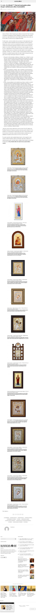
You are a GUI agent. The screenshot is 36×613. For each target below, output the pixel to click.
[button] (15, 539)
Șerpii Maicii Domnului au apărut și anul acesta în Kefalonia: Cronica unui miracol (23, 565)
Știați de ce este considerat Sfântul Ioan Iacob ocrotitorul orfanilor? (27, 551)
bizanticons (12, 527)
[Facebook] (13, 514)
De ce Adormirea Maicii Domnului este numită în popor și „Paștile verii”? (27, 545)
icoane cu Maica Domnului (10, 520)
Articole (13, 9)
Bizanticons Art (13, 517)
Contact (20, 605)
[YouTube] (4, 557)
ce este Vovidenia (28, 517)
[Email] (22, 514)
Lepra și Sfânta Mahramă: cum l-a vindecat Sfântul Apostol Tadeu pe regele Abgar (26, 539)
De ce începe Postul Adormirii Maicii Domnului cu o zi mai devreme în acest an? (26, 554)
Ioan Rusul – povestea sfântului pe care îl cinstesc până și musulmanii (23, 576)
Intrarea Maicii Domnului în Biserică (23, 520)
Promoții (27, 605)
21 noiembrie (6, 517)
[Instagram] (3, 557)
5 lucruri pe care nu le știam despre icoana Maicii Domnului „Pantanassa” (23, 571)
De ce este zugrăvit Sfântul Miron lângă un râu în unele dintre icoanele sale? (26, 548)
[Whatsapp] (20, 514)
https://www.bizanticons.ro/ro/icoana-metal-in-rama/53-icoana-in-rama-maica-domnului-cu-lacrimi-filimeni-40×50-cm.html (17, 311)
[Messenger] (15, 514)
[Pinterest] (19, 514)
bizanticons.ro (21, 517)
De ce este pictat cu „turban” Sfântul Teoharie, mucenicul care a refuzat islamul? (27, 542)
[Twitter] (17, 514)
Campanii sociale (22, 606)
